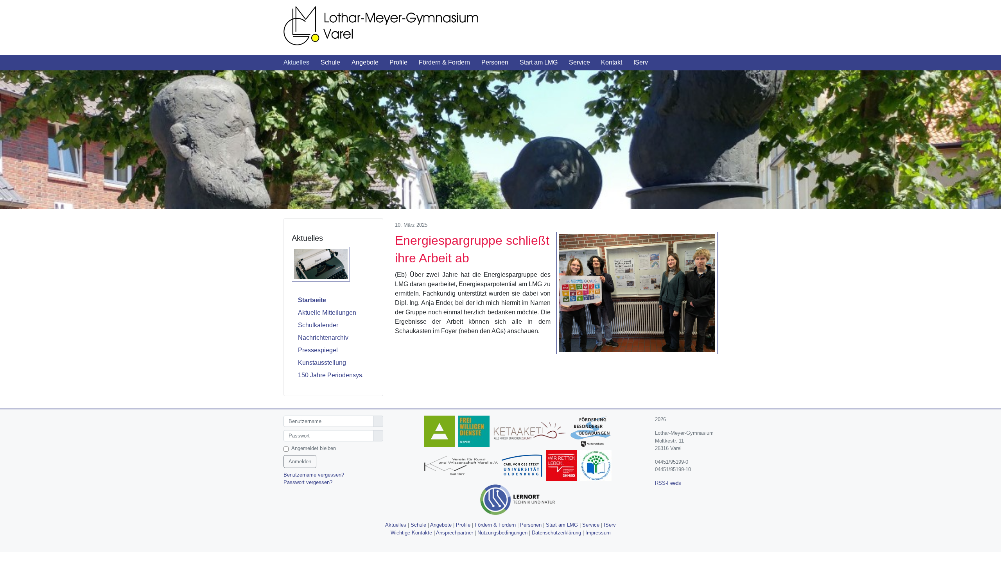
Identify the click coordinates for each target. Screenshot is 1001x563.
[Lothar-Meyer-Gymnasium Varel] (391, 25)
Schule (418, 525)
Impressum (598, 533)
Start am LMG (562, 525)
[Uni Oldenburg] (523, 467)
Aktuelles (395, 525)
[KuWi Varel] (462, 467)
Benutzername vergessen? (313, 475)
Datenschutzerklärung (556, 533)
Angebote (441, 525)
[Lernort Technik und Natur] (519, 501)
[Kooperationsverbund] (592, 433)
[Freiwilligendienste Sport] (475, 433)
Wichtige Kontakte (411, 533)
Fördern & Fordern (495, 525)
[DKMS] (563, 467)
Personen (531, 525)
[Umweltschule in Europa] (597, 467)
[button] (302, 62)
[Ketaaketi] (531, 433)
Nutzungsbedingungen (502, 533)
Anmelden (300, 461)
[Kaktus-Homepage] (441, 433)
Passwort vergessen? (307, 482)
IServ (610, 525)
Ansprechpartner (454, 533)
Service (590, 525)
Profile (463, 525)
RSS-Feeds (668, 483)
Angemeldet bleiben (313, 448)
